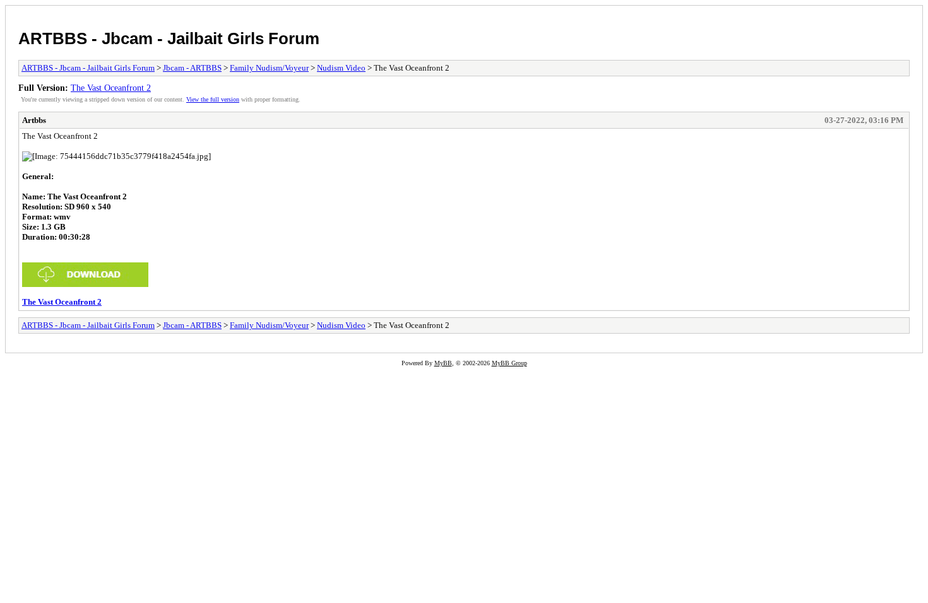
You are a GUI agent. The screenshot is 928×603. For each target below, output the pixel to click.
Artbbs (34, 120)
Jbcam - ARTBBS (192, 68)
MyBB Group (509, 363)
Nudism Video (341, 68)
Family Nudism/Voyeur (269, 68)
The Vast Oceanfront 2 (111, 88)
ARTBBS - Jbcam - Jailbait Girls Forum (168, 38)
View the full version (212, 99)
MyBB (443, 363)
